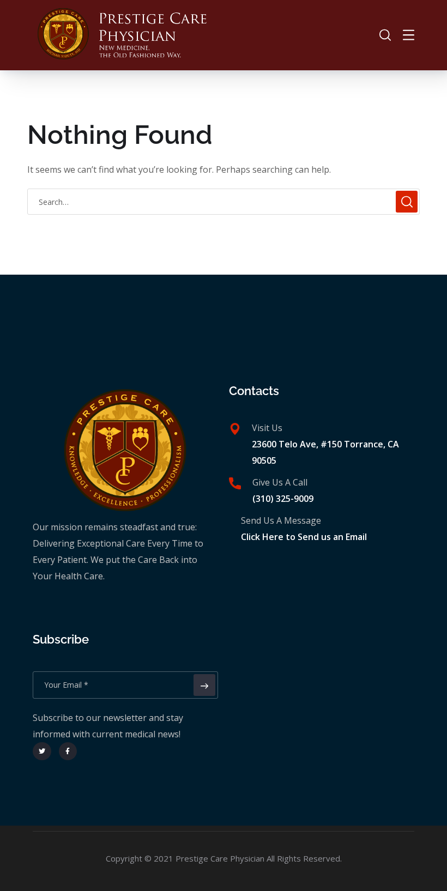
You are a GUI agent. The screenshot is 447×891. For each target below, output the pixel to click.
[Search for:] (223, 202)
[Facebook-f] (68, 751)
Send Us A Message (281, 520)
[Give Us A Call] (235, 483)
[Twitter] (42, 751)
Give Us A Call (279, 482)
